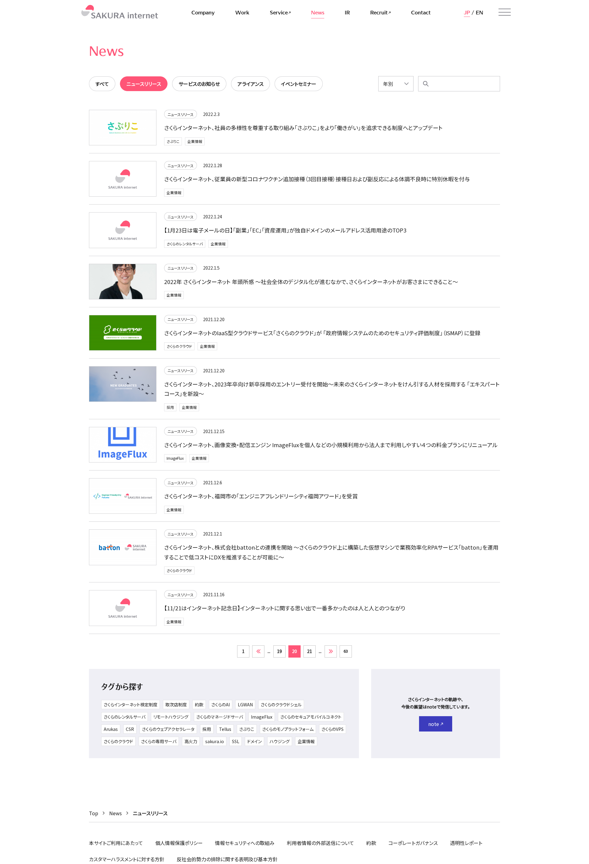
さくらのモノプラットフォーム (288, 729)
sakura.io (214, 741)
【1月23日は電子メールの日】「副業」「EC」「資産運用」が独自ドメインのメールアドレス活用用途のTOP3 (285, 230)
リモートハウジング (170, 717)
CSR (130, 729)
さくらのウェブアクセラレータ (168, 729)
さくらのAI (220, 704)
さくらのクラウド (179, 346)
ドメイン (254, 741)
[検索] (425, 83)
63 (346, 651)
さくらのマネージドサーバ (219, 717)
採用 (170, 407)
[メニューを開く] (505, 12)
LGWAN (245, 704)
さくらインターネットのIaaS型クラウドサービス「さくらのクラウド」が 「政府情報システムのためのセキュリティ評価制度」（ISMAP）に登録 (322, 333)
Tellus (225, 729)
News (115, 813)
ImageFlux (175, 458)
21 (309, 651)
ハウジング (280, 741)
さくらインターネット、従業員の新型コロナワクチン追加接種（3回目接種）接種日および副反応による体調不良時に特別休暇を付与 (317, 179)
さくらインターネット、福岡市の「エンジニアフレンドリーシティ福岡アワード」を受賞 (261, 496)
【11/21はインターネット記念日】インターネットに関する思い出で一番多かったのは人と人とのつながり (284, 608)
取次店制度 (176, 704)
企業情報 (194, 141)
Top (93, 813)
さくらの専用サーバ (158, 741)
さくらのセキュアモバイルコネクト (310, 717)
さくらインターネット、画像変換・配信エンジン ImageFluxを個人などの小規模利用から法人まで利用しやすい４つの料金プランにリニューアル (331, 445)
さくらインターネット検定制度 (130, 704)
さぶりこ (173, 141)
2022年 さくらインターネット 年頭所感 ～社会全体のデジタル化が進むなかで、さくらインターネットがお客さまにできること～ (311, 282)
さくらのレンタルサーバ (185, 243)
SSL (235, 741)
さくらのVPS (332, 729)
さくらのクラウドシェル (281, 704)
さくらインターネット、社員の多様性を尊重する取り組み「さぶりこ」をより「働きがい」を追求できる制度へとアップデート (303, 128)
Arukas (111, 729)
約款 (199, 704)
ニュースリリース (180, 114)
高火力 (190, 741)
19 (279, 651)
